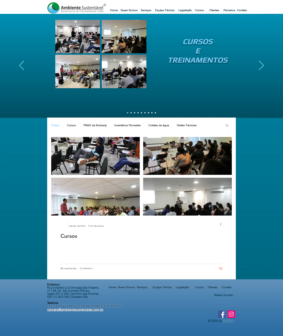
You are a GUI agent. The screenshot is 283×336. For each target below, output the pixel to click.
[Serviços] (131, 112)
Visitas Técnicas (187, 125)
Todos (55, 125)
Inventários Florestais (127, 125)
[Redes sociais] (155, 112)
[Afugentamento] (138, 112)
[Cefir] (148, 112)
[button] (165, 10)
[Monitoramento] (141, 112)
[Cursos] (127, 112)
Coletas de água (158, 125)
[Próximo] (261, 66)
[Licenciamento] (134, 112)
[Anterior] (21, 66)
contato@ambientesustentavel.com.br (75, 310)
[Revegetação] (151, 112)
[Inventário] (145, 112)
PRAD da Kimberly (95, 125)
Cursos (71, 125)
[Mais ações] (222, 224)
